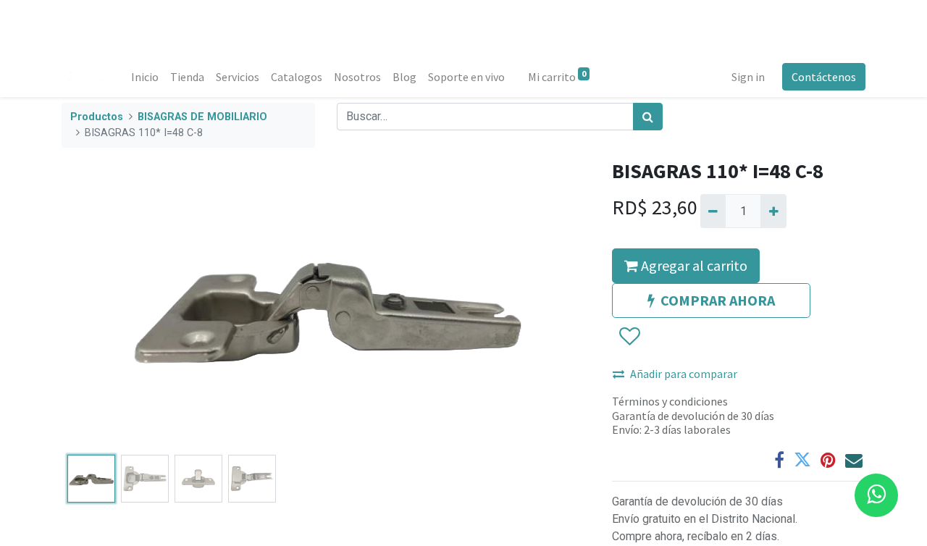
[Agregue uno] (773, 210)
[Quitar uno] (713, 210)
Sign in (748, 77)
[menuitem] (144, 76)
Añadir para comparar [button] (683, 373)
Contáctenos (824, 77)
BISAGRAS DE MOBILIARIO (202, 117)
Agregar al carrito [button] (692, 265)
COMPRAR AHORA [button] (717, 300)
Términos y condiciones (670, 401)
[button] (101, 304)
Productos (96, 117)
